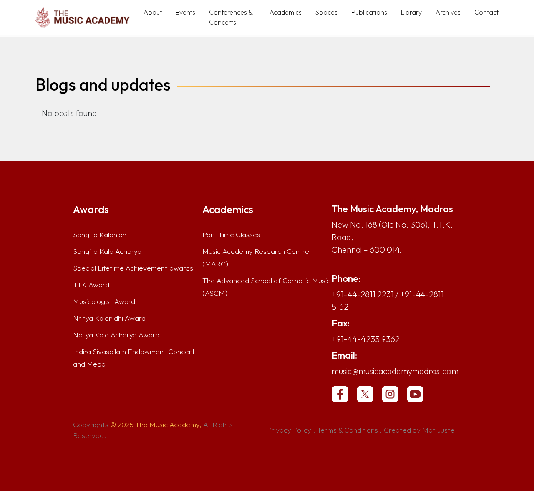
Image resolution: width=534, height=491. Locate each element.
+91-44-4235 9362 (366, 339)
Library (411, 12)
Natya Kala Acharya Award (116, 334)
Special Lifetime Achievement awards (133, 268)
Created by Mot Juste (419, 430)
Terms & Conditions (347, 430)
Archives (448, 12)
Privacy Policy (289, 430)
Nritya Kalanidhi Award (109, 318)
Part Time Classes (231, 234)
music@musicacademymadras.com (395, 371)
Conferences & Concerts (231, 17)
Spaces (326, 12)
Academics (286, 12)
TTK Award (91, 284)
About (153, 12)
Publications (369, 12)
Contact (486, 12)
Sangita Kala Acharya (107, 251)
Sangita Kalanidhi (100, 234)
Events (185, 12)
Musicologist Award (104, 301)
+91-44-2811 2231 (363, 294)
